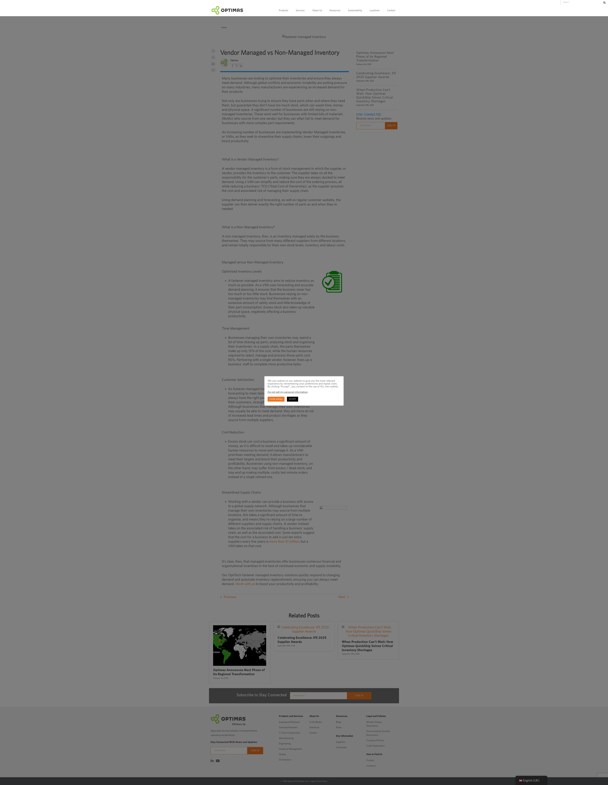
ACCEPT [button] (292, 399)
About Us (317, 10)
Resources (335, 10)
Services (300, 10)
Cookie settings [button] (276, 399)
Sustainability (355, 10)
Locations (375, 10)
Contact (391, 10)
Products (283, 10)
